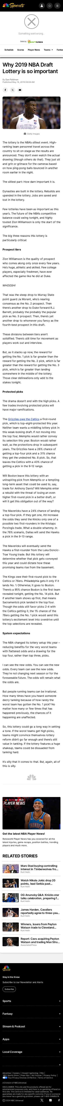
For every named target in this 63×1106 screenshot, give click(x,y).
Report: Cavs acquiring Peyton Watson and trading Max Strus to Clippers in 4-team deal (40, 940)
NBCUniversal (20, 1083)
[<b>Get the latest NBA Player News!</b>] (31, 813)
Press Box (25, 1075)
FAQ (42, 1073)
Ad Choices (37, 1075)
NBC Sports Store (11, 1075)
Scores (20, 50)
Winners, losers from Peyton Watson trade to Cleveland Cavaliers (39, 925)
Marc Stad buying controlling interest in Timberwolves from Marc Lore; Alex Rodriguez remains (39, 867)
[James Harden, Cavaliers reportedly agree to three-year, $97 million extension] (11, 912)
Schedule (9, 50)
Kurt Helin (25, 872)
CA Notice (31, 1078)
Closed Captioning (30, 1073)
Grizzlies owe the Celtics (23, 419)
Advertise (7, 1073)
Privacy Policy (50, 1075)
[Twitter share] (12, 90)
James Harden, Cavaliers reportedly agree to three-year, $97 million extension (40, 911)
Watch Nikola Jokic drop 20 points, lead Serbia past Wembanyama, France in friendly (38, 882)
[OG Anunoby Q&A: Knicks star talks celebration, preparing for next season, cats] (11, 897)
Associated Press (29, 945)
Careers (16, 1073)
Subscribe (9, 989)
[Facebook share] (5, 90)
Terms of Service (45, 1078)
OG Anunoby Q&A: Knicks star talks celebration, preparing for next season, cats (40, 896)
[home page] (14, 6)
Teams (47, 50)
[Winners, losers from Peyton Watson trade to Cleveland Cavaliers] (11, 927)
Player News (34, 50)
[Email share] (20, 90)
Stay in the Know (11, 977)
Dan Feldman (12, 79)
